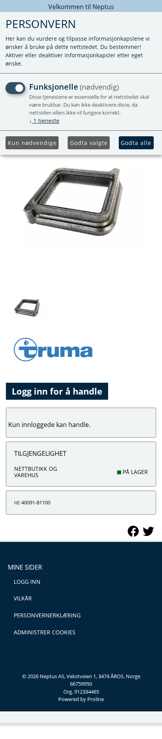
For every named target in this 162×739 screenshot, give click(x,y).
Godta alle (136, 143)
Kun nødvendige (32, 143)
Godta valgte (89, 143)
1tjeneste (44, 120)
